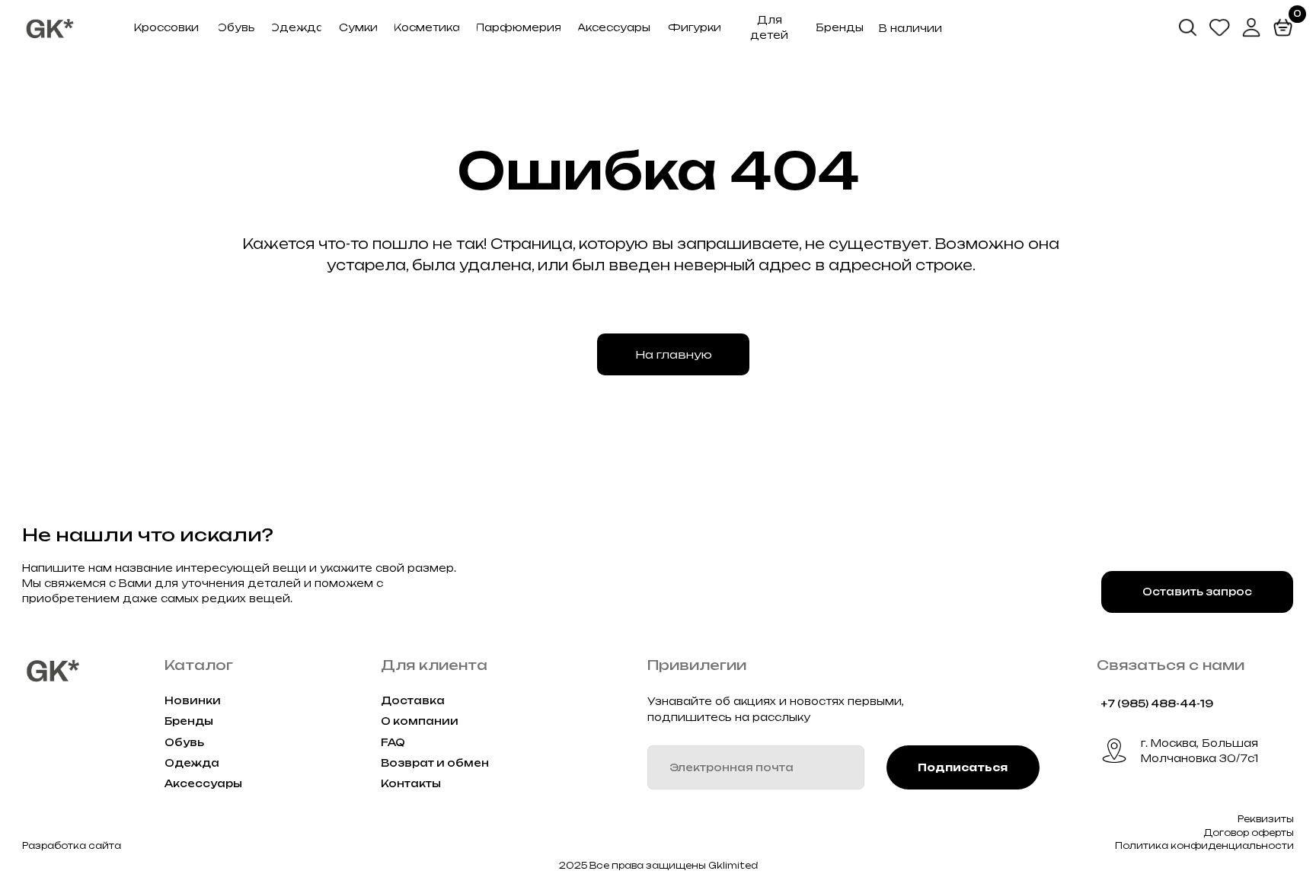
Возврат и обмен (435, 763)
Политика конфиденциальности (1204, 846)
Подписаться (963, 767)
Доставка (413, 700)
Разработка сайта (71, 846)
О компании (419, 721)
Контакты (411, 783)
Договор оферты (1248, 833)
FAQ (393, 742)
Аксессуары (203, 783)
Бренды (188, 721)
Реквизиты (1266, 819)
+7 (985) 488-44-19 (1157, 703)
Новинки (192, 700)
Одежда (191, 763)
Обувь (184, 742)
